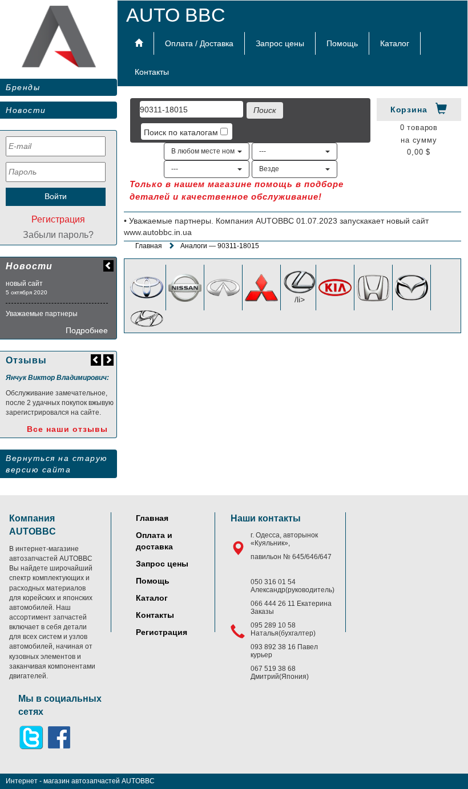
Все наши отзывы (67, 429)
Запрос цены (280, 43)
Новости (26, 110)
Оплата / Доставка (199, 43)
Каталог (394, 43)
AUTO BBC (175, 15)
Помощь (342, 43)
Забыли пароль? (58, 235)
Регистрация (58, 219)
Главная (148, 246)
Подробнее (87, 330)
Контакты (152, 71)
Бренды (23, 87)
